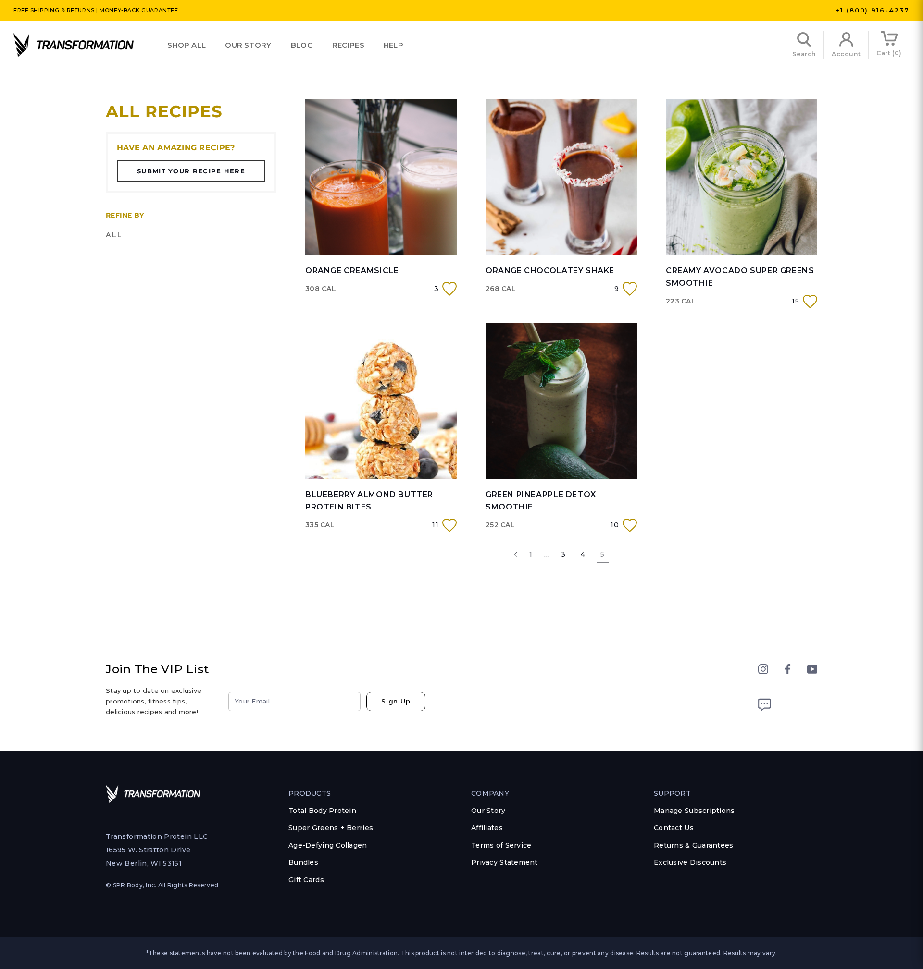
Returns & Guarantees (694, 845)
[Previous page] (516, 554)
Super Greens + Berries (330, 828)
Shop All (186, 44)
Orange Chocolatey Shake (550, 270)
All (114, 234)
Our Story (248, 44)
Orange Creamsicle (352, 270)
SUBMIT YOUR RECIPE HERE (191, 171)
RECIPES (348, 44)
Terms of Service (501, 845)
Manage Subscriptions (694, 810)
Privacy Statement (504, 862)
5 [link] (602, 554)
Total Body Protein (322, 810)
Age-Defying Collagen (327, 845)
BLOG (302, 44)
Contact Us (674, 828)
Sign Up (396, 701)
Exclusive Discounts (690, 862)
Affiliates (487, 828)
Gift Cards (306, 879)
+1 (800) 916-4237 (873, 10)
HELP (393, 44)
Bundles (303, 862)
